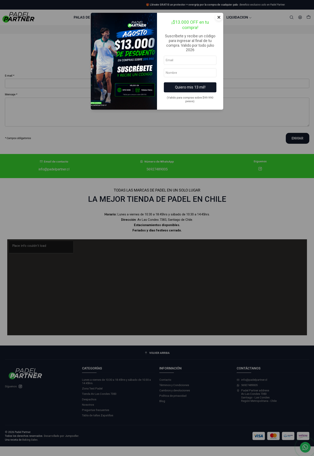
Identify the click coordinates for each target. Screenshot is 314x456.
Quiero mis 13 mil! (190, 87)
